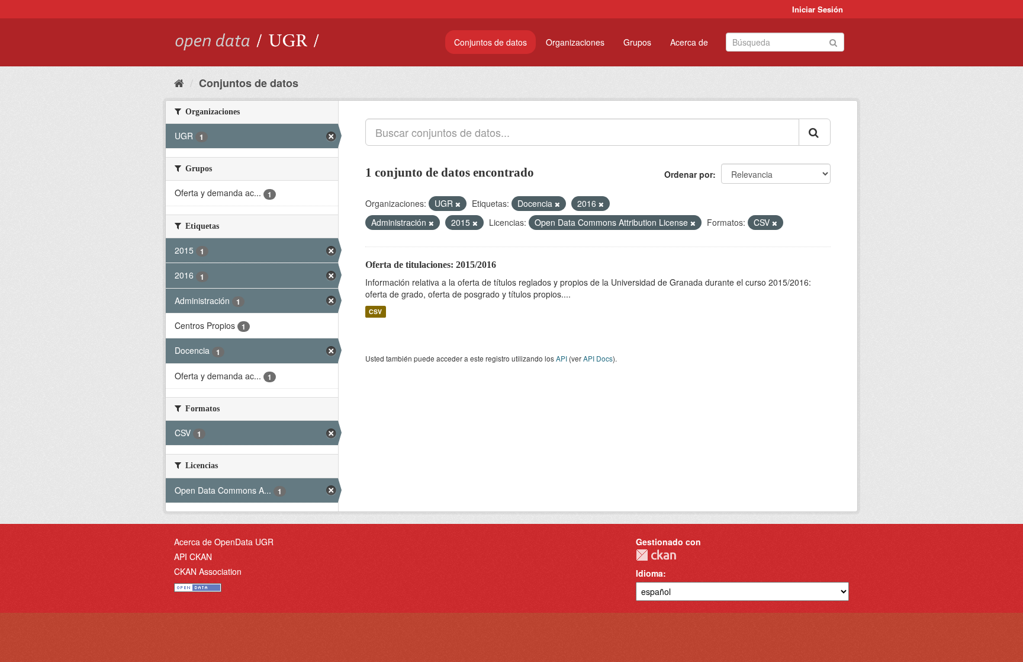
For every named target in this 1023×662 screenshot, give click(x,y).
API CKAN (193, 556)
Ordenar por (688, 174)
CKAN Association (208, 571)
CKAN (656, 555)
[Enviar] (833, 41)
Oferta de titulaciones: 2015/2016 (430, 265)
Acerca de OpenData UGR (224, 542)
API (561, 358)
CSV (375, 311)
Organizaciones (575, 42)
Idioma (649, 573)
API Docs (598, 358)
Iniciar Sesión (817, 9)
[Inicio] (179, 82)
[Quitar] (458, 204)
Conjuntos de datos (490, 42)
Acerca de (689, 42)
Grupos (637, 42)
